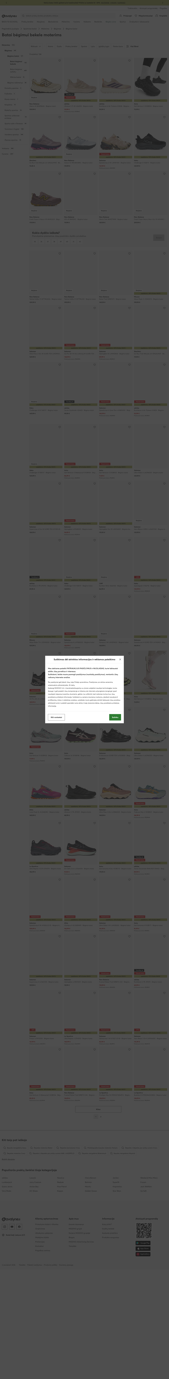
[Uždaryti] (120, 659)
